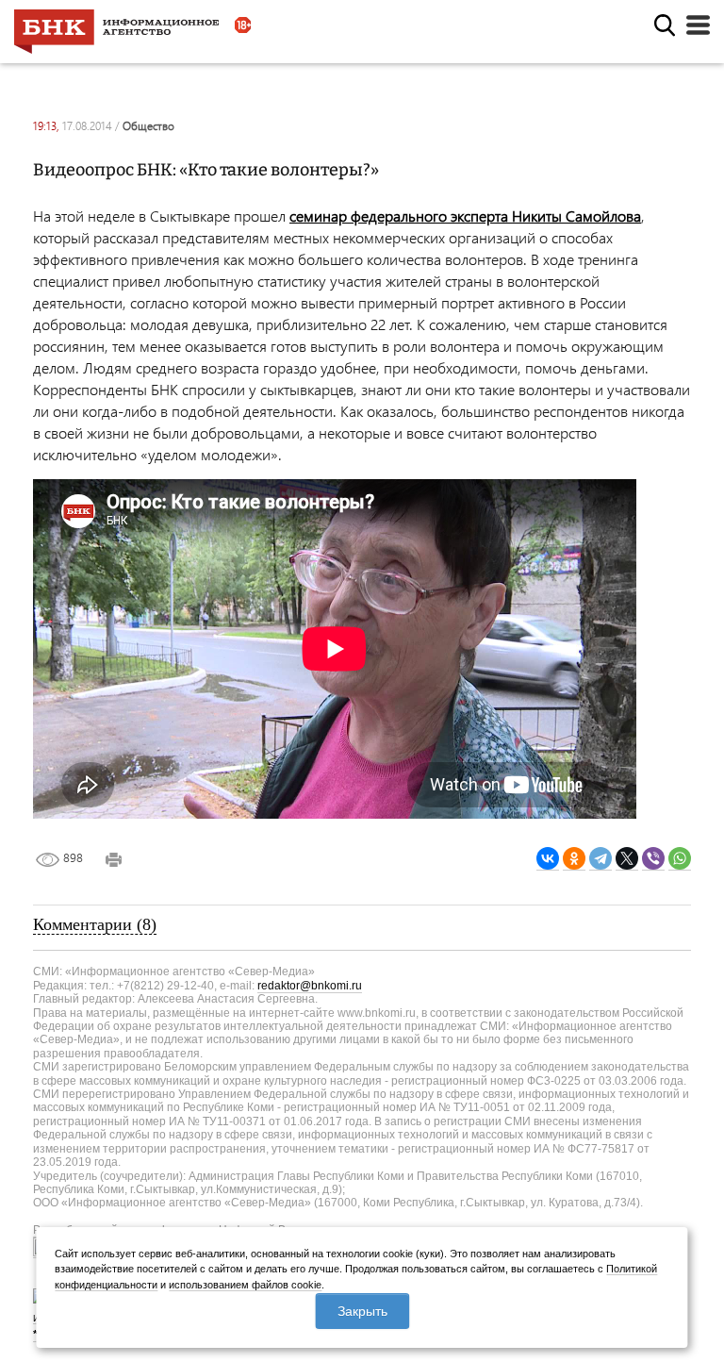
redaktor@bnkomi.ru (309, 985)
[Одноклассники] (574, 859)
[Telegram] (600, 859)
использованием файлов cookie (245, 1284)
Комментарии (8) (94, 924)
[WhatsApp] (679, 859)
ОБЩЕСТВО (148, 126)
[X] (627, 859)
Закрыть (362, 1311)
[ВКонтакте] (547, 859)
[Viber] (653, 859)
